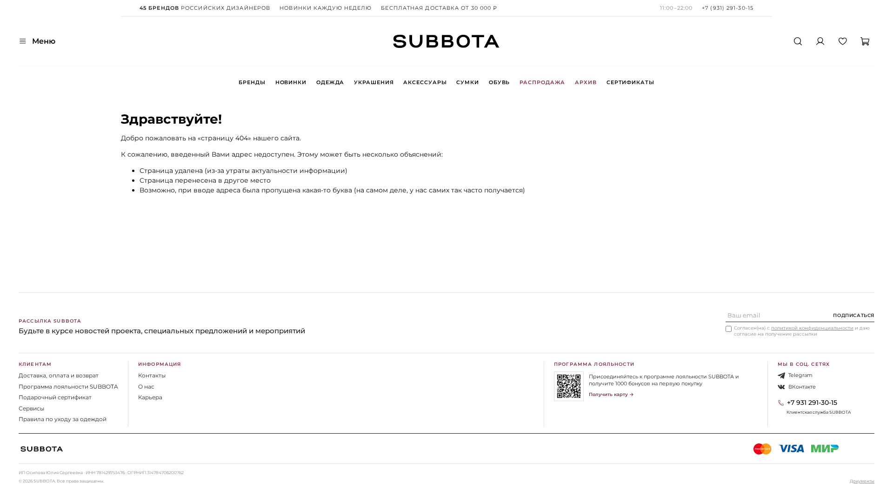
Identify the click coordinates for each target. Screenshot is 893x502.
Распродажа (542, 82)
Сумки (467, 82)
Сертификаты (630, 82)
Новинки (291, 82)
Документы (862, 480)
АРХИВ (585, 82)
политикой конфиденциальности (812, 327)
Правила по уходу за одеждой (63, 419)
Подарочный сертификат (55, 397)
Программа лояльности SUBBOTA (68, 386)
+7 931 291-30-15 (812, 402)
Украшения (373, 82)
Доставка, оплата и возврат (59, 375)
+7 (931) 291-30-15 (727, 8)
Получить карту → (611, 394)
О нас (146, 386)
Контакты (152, 375)
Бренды (252, 82)
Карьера (150, 397)
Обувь (499, 82)
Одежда (330, 82)
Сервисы (31, 408)
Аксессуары (424, 82)
